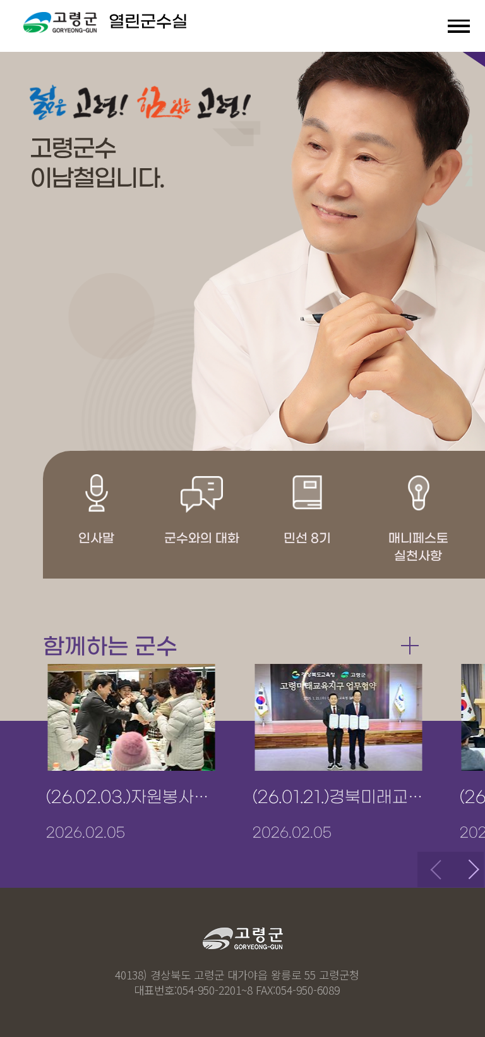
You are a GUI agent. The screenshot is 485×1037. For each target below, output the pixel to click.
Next (466, 869)
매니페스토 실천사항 (418, 547)
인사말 (96, 538)
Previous (435, 869)
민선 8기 (307, 538)
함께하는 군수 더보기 (410, 645)
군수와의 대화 (201, 538)
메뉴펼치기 (459, 26)
